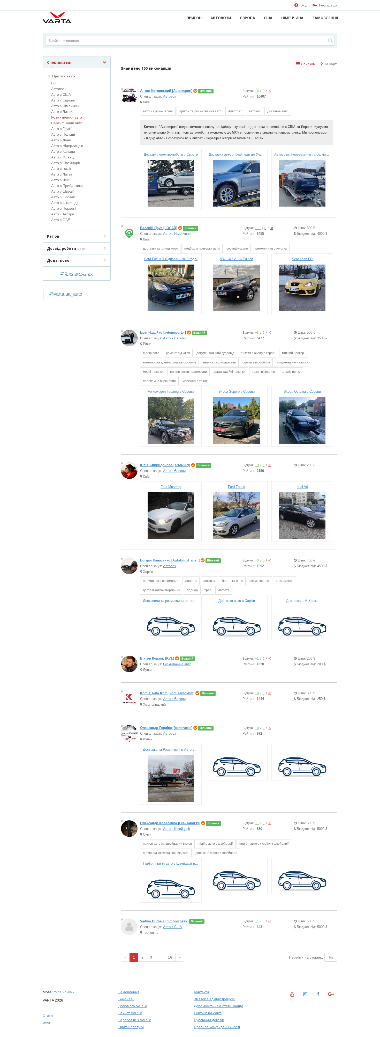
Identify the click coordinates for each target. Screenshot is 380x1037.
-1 (269, 921)
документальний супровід (215, 353)
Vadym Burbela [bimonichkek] (164, 921)
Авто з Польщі (63, 134)
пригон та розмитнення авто (200, 111)
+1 (257, 658)
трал (207, 590)
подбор (192, 590)
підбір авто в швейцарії (216, 843)
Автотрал (235, 111)
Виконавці (126, 999)
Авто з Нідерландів (67, 146)
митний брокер (293, 353)
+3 (257, 332)
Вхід (303, 5)
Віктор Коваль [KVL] (157, 658)
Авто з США (61, 94)
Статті (48, 1015)
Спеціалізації (60, 62)
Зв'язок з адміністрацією (214, 999)
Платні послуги (131, 1027)
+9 (257, 91)
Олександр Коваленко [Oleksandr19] (170, 823)
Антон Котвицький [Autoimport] (166, 91)
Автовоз (57, 89)
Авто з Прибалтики (67, 186)
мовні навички (153, 372)
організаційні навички (229, 372)
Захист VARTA (130, 1013)
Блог (46, 1022)
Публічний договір (209, 1020)
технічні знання (263, 372)
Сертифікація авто (66, 123)
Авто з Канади (63, 151)
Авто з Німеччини (65, 106)
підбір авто (151, 353)
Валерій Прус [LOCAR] (158, 228)
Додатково (58, 260)
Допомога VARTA (132, 1006)
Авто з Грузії (61, 129)
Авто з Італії (61, 168)
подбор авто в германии (160, 581)
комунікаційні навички (292, 362)
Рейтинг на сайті (208, 1013)
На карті (330, 64)
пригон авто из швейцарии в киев (167, 843)
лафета (224, 590)
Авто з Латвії (61, 174)
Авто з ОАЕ (60, 220)
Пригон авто (63, 76)
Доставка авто (277, 111)
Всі (53, 83)
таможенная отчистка (271, 248)
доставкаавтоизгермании (161, 590)
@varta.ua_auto (65, 294)
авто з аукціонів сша (158, 111)
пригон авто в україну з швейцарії (263, 843)
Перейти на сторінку (306, 957)
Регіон (53, 236)
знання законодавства (219, 362)
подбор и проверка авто (202, 248)
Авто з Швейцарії (65, 163)
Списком (308, 64)
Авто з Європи (63, 100)
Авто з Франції (63, 157)
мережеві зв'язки (195, 381)
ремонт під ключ (178, 353)
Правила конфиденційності (217, 1027)
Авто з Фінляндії (64, 203)
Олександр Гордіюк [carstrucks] (166, 728)
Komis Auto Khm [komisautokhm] (167, 693)
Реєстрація (328, 5)
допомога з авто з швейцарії (216, 853)
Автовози (220, 17)
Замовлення (325, 17)
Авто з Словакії (64, 197)
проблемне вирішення (159, 381)
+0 (257, 560)
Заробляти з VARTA (134, 1020)
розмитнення (259, 581)
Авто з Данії (61, 140)
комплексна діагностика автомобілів (169, 362)
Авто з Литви (61, 111)
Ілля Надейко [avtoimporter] (163, 332)
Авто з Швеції (62, 191)
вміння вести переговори (188, 372)
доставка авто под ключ (160, 248)
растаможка (284, 581)
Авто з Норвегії (63, 208)
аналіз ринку (291, 372)
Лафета (191, 581)
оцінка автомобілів (256, 362)
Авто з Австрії (62, 214)
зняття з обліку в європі (258, 353)
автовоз (255, 111)
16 (170, 957)
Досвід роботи (66, 248)
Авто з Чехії (61, 180)
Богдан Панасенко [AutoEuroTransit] (170, 560)
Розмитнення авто (66, 117)
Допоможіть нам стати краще (218, 1006)
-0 (269, 91)
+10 (258, 228)
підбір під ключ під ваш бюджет (166, 853)
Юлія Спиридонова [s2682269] (165, 465)
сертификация (237, 248)
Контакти (201, 992)
